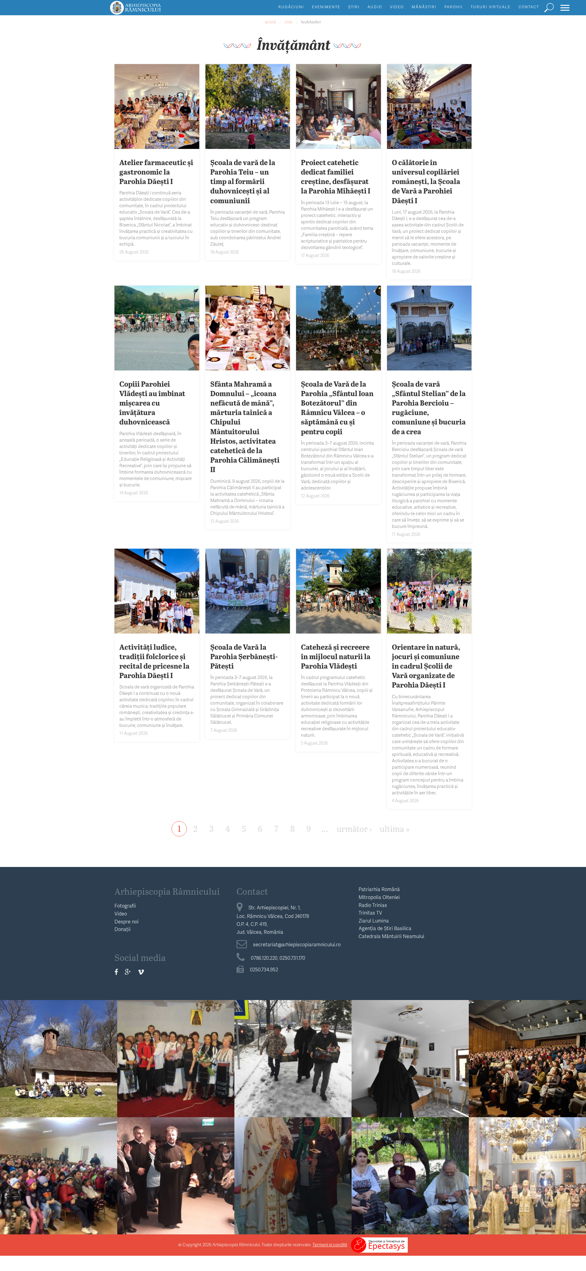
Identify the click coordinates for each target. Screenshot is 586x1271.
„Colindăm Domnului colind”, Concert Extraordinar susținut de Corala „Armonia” (527, 1059)
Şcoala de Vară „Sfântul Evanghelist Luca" (410, 1172)
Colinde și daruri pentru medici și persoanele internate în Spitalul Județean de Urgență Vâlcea (176, 1182)
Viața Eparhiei (176, 1039)
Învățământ (311, 22)
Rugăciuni (291, 6)
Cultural (527, 1039)
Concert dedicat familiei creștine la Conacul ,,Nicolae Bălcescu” (59, 1059)
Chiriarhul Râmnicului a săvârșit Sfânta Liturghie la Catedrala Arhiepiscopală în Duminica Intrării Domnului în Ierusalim (528, 1187)
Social (293, 1039)
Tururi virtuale (491, 6)
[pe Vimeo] (141, 972)
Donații (122, 929)
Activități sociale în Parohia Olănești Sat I (293, 1172)
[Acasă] (149, 10)
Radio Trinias (373, 904)
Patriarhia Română (379, 889)
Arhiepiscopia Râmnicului (167, 891)
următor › (354, 828)
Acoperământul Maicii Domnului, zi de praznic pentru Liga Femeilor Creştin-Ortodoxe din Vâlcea (176, 1064)
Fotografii (125, 905)
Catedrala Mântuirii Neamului (391, 936)
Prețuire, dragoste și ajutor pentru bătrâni (293, 1055)
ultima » (395, 828)
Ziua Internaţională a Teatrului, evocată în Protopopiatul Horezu (59, 1177)
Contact (529, 6)
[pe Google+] (128, 972)
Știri (354, 6)
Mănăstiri (424, 6)
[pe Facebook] (116, 972)
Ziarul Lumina (374, 920)
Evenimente (326, 6)
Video (397, 6)
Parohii (453, 6)
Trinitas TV (370, 912)
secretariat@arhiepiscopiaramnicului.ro (297, 944)
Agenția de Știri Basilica (385, 928)
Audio (374, 6)
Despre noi (126, 921)
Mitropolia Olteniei (379, 897)
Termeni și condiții (330, 1245)
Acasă (270, 22)
